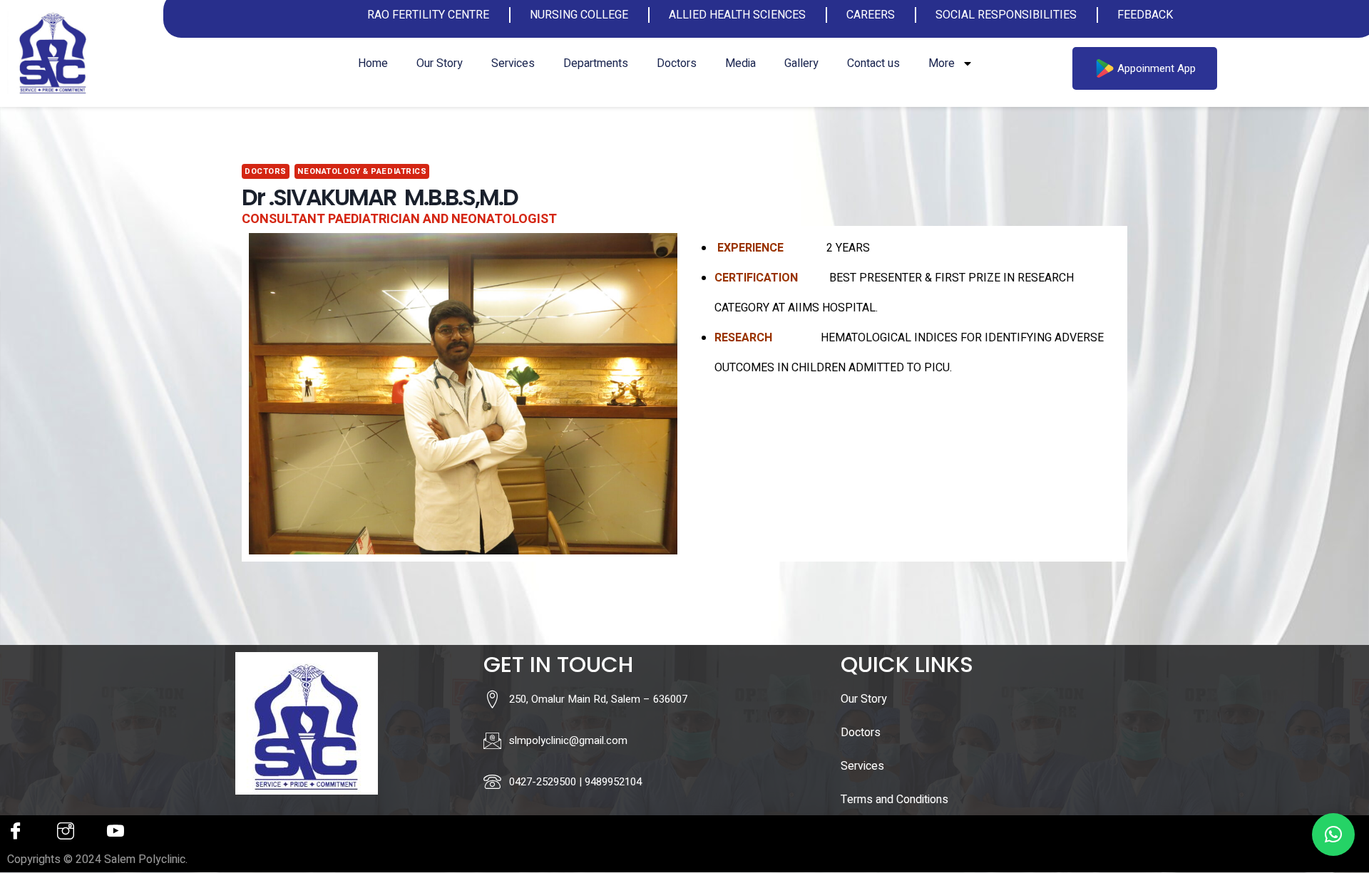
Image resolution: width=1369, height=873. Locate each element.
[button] (1333, 834)
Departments (595, 63)
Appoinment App (1156, 68)
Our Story (439, 63)
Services (513, 63)
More (941, 63)
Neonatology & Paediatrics (361, 171)
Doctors (677, 63)
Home (373, 63)
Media (740, 63)
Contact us (873, 63)
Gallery (801, 63)
